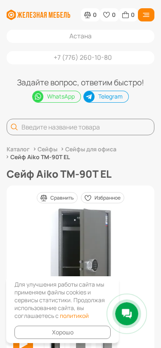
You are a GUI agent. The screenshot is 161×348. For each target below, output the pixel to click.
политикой (74, 316)
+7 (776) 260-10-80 (83, 57)
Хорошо (62, 332)
